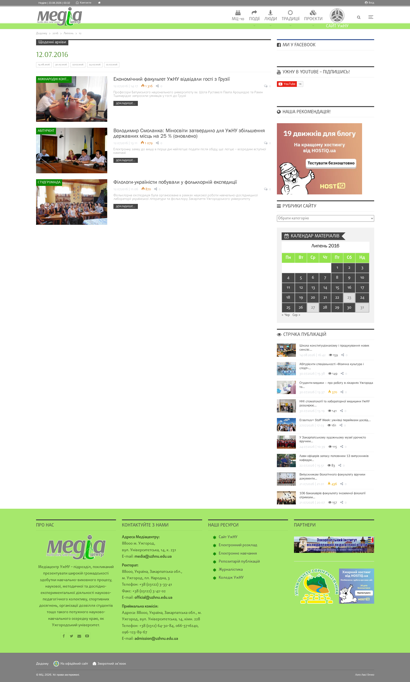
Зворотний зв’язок (112, 663)
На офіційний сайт (74, 663)
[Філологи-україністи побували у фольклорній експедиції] (71, 202)
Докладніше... (125, 103)
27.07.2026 (78, 64)
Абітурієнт (46, 130)
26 (301, 307)
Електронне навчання (238, 553)
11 (288, 288)
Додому (42, 663)
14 (325, 288)
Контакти (85, 3)
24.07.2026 (95, 64)
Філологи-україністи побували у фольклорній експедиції (175, 182)
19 (301, 298)
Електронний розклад (238, 545)
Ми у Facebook (298, 45)
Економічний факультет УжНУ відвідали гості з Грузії (171, 79)
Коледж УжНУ (231, 578)
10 (362, 278)
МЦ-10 (238, 19)
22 (337, 298)
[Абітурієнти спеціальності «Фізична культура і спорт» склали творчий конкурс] (286, 368)
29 (337, 307)
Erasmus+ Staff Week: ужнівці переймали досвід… (335, 420)
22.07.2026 (111, 64)
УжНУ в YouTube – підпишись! (315, 72)
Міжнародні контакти (55, 79)
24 (362, 298)
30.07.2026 (61, 64)
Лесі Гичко (367, 674)
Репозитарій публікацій (239, 561)
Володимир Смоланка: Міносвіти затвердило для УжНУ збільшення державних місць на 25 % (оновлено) (189, 133)
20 (313, 298)
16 (349, 288)
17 (362, 288)
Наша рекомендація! (306, 112)
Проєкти (313, 19)
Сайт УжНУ (228, 537)
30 (349, 307)
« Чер (286, 315)
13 (313, 288)
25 (288, 307)
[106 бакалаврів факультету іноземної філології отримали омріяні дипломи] (286, 497)
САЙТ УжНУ (337, 26)
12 (301, 288)
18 (288, 298)
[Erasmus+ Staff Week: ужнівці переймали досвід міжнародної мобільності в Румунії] (286, 424)
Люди (270, 19)
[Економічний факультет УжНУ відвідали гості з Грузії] (71, 99)
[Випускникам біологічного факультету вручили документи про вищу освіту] (286, 479)
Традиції (290, 19)
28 (325, 307)
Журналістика (231, 570)
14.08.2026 (44, 64)
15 (337, 288)
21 (325, 298)
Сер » (296, 315)
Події (254, 19)
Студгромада (49, 182)
